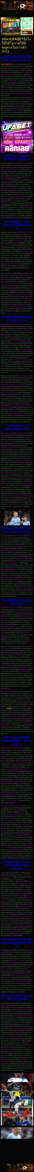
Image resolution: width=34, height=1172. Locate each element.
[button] (17, 13)
